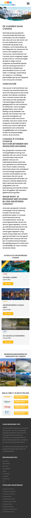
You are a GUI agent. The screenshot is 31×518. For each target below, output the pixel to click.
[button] (28, 3)
